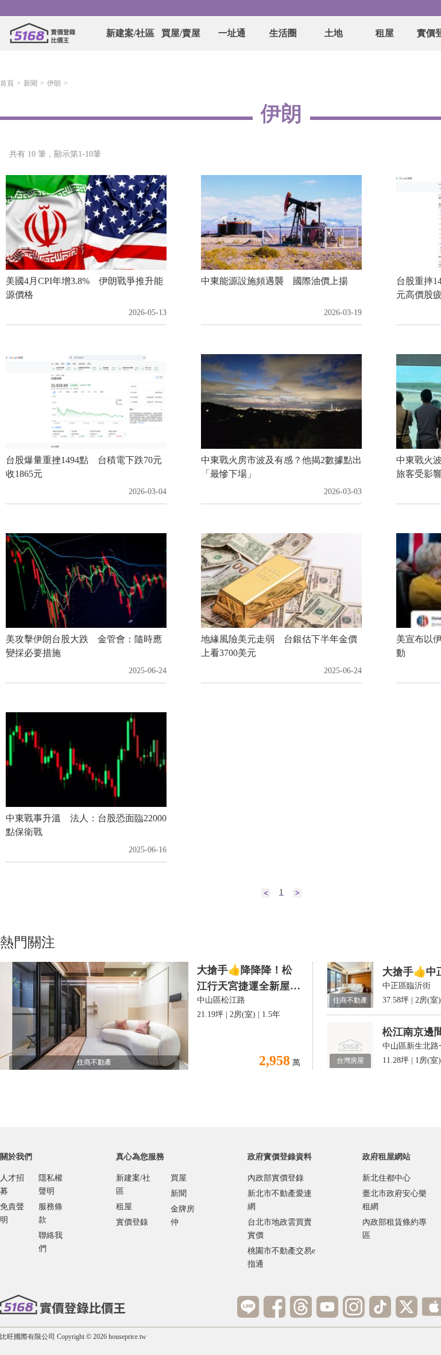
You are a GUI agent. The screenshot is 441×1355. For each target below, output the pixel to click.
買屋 (179, 1178)
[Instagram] (354, 1307)
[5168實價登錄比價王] (62, 1304)
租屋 (385, 33)
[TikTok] (380, 1307)
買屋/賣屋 (180, 33)
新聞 (30, 83)
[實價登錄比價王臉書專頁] (274, 1307)
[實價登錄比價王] (42, 33)
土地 (333, 33)
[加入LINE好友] (248, 1307)
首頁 (7, 83)
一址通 (232, 33)
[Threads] (301, 1307)
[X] (406, 1307)
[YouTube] (327, 1307)
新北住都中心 (386, 1178)
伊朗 (54, 83)
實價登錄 (132, 1222)
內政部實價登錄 (275, 1178)
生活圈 (283, 33)
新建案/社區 (130, 33)
